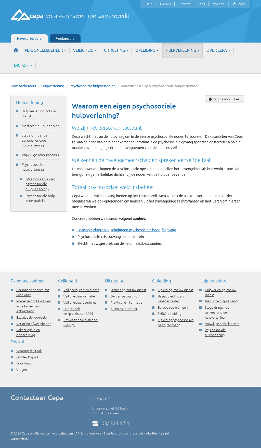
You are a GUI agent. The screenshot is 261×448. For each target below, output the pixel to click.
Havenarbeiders (29, 38)
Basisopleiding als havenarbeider (171, 298)
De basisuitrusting (124, 296)
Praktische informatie (126, 302)
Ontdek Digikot (27, 357)
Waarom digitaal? (29, 350)
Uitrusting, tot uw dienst (128, 290)
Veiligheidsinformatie (79, 296)
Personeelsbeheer (44, 50)
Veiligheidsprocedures (79, 302)
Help (149, 4)
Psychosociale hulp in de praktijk (40, 198)
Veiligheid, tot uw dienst (81, 290)
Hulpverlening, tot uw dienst (39, 113)
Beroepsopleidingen (173, 307)
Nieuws (165, 4)
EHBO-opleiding (169, 313)
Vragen (21, 369)
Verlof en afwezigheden (33, 323)
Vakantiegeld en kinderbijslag (28, 332)
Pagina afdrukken (226, 99)
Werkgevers (65, 38)
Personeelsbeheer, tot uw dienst (32, 292)
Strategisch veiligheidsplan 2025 (78, 311)
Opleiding (145, 50)
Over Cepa (217, 50)
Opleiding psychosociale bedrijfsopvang (175, 322)
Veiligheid (83, 50)
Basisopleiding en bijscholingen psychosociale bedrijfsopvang (126, 230)
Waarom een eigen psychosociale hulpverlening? (40, 184)
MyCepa (219, 4)
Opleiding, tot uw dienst (175, 290)
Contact (184, 4)
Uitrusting (115, 50)
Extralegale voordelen (32, 317)
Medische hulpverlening (41, 126)
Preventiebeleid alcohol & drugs (80, 322)
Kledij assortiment (124, 308)
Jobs (201, 4)
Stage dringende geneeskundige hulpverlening (35, 140)
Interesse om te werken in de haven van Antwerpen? (33, 306)
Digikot (22, 65)
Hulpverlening (181, 50)
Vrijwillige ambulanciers (40, 155)
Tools (241, 4)
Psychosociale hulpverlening (92, 86)
